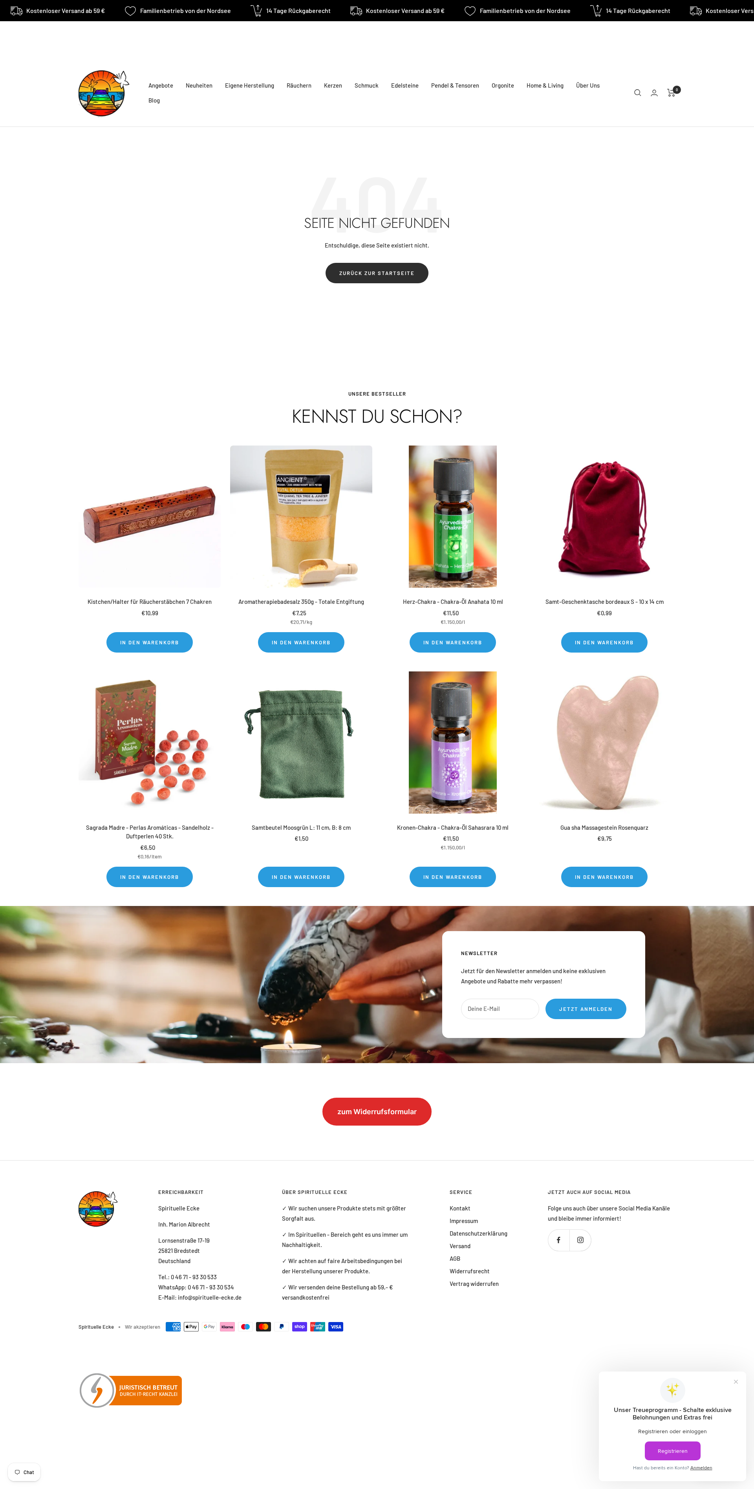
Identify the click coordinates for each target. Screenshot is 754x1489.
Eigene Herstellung (249, 85)
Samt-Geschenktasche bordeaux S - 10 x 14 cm (604, 601)
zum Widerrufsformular (377, 1112)
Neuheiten (199, 85)
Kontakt (460, 1208)
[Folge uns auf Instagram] (580, 1240)
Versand (460, 1245)
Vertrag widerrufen (474, 1283)
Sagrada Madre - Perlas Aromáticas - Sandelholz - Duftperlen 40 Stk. (150, 832)
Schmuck (367, 85)
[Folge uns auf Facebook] (558, 1240)
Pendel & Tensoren (455, 85)
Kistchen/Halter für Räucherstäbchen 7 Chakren (150, 601)
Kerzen (333, 85)
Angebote (160, 85)
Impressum (464, 1220)
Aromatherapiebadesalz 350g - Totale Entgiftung (301, 601)
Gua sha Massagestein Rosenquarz (604, 827)
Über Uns (588, 85)
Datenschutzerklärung (478, 1233)
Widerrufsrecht (470, 1270)
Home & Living (545, 85)
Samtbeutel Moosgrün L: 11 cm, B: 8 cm (301, 827)
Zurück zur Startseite (377, 273)
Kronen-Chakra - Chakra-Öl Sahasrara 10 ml (453, 827)
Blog (154, 100)
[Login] (654, 93)
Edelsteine (405, 85)
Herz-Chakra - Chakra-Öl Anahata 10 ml (453, 601)
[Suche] (637, 92)
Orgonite (503, 85)
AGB (455, 1258)
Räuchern (299, 85)
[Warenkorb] (671, 93)
